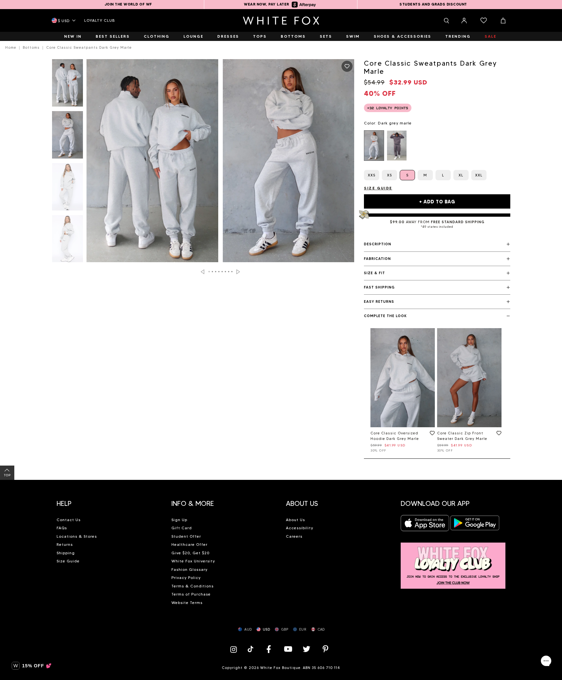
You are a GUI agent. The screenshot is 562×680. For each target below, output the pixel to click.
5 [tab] (222, 271)
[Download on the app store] (425, 524)
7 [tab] (229, 271)
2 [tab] (212, 271)
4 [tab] (219, 271)
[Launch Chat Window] (546, 660)
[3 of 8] (67, 188)
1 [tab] (209, 271)
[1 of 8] (67, 84)
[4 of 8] (67, 240)
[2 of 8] (67, 136)
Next (238, 271)
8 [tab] (232, 271)
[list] (437, 145)
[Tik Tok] (251, 649)
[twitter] (306, 649)
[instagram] (235, 649)
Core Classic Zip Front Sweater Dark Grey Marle (462, 436)
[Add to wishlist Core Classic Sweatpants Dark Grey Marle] (347, 66)
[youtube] (287, 649)
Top (7, 475)
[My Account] (464, 20)
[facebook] (268, 649)
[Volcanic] (397, 145)
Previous (202, 271)
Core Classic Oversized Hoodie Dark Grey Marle (394, 436)
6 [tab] (225, 271)
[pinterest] (325, 649)
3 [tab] (216, 271)
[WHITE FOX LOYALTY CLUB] (453, 561)
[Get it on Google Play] (474, 524)
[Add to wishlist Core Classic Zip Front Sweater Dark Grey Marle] (498, 434)
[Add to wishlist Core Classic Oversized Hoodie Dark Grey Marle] (431, 434)
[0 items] (483, 20)
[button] (437, 244)
